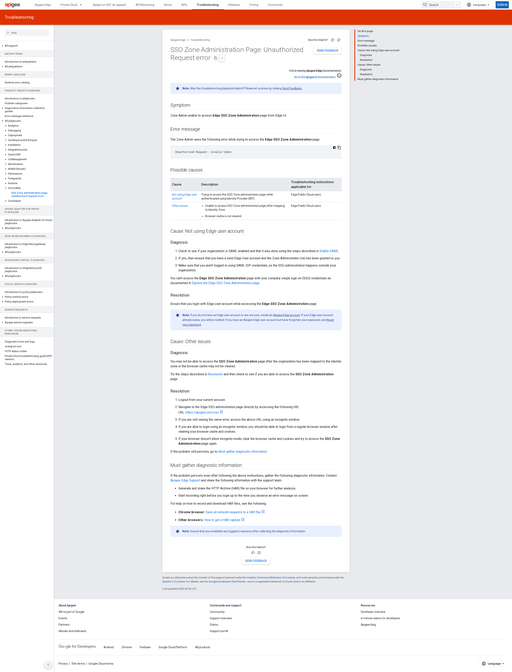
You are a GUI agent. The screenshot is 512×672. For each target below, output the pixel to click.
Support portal (219, 631)
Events (63, 618)
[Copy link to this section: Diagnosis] (192, 242)
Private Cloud (68, 4)
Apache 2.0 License (173, 581)
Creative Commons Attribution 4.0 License (271, 577)
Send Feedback (292, 88)
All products (202, 647)
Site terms (78, 663)
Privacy (63, 663)
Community (275, 4)
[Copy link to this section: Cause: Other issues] (215, 341)
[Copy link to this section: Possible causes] (207, 170)
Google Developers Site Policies (227, 581)
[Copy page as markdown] (216, 58)
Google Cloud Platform (173, 647)
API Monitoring (145, 4)
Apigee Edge (43, 4)
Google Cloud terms (101, 663)
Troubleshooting (208, 4)
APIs (184, 4)
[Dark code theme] (334, 147)
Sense (168, 4)
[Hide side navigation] (48, 665)
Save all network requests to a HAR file (233, 512)
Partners (64, 624)
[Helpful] (333, 40)
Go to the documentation (314, 77)
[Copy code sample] (339, 147)
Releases (234, 4)
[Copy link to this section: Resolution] (193, 295)
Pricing (254, 4)
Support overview (221, 618)
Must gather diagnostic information (242, 451)
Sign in (502, 4)
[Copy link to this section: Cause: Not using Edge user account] (248, 231)
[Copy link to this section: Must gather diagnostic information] (246, 465)
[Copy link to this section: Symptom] (194, 105)
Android (109, 647)
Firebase (145, 647)
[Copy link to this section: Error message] (204, 129)
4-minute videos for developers (380, 618)
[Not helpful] (339, 40)
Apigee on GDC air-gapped (109, 4)
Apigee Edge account (286, 315)
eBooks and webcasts (72, 631)
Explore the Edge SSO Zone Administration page (225, 283)
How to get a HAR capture (222, 520)
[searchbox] (27, 33)
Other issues (180, 205)
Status (214, 624)
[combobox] (441, 4)
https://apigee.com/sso (202, 412)
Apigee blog (368, 624)
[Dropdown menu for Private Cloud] (82, 5)
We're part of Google (71, 611)
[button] (27, 45)
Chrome (127, 647)
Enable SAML (329, 251)
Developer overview (373, 611)
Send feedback (327, 50)
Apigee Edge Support (185, 480)
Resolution (215, 374)
